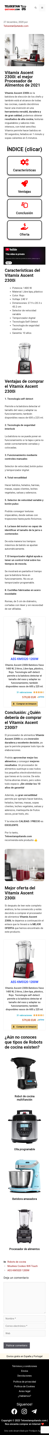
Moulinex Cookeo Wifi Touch (22, 1266)
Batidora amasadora (24, 1199)
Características (24, 170)
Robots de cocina (16, 1261)
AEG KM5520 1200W (24, 659)
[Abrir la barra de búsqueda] (35, 7)
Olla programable (24, 1149)
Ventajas (24, 192)
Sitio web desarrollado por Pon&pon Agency (24, 1431)
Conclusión (24, 213)
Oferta (24, 234)
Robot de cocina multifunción (24, 1098)
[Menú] (42, 7)
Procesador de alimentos (24, 1249)
